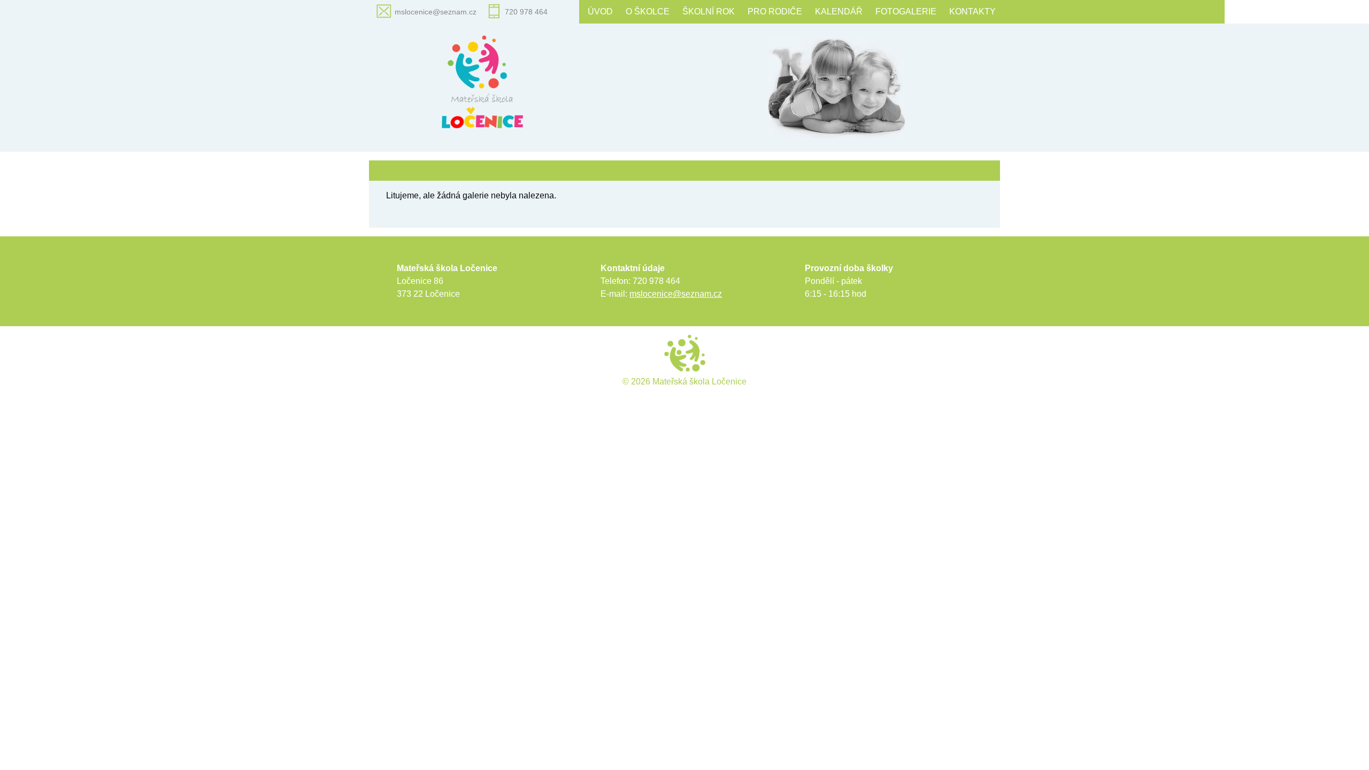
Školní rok (708, 11)
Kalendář (839, 11)
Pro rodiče (775, 11)
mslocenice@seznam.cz (435, 11)
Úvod (600, 11)
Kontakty (972, 11)
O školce (648, 11)
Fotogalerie (905, 11)
